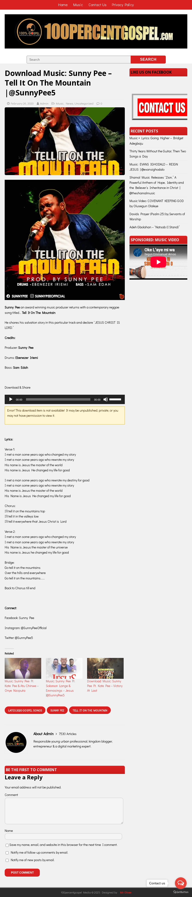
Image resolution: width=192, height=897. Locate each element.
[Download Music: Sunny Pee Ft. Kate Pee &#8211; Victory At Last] (105, 668)
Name (9, 830)
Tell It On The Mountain (90, 710)
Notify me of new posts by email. (33, 860)
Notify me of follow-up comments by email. (39, 852)
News (69, 103)
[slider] (115, 399)
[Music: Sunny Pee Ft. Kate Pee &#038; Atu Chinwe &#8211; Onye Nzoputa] (23, 668)
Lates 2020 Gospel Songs (25, 710)
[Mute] (105, 399)
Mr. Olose (125, 892)
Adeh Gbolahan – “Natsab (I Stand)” (154, 227)
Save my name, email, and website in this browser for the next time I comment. (63, 844)
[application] (65, 399)
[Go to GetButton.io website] (180, 892)
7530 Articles (68, 734)
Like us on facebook (151, 72)
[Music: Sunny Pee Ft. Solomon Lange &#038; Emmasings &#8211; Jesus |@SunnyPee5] (64, 668)
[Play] (10, 399)
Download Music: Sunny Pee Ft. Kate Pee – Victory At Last (104, 686)
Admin (44, 103)
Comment (11, 794)
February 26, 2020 (22, 103)
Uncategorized (83, 103)
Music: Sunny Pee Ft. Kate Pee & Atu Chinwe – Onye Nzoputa (22, 686)
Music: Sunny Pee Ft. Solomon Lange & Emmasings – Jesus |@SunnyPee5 (60, 688)
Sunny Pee (57, 710)
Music (60, 103)
